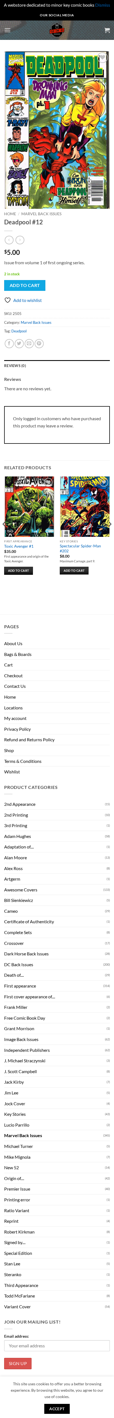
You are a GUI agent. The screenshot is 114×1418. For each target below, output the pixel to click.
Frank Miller (15, 1007)
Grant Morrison (19, 1028)
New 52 (11, 1167)
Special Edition (18, 1253)
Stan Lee (12, 1263)
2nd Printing (16, 814)
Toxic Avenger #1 (18, 546)
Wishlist (12, 771)
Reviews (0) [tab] (15, 365)
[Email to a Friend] (29, 343)
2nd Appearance (19, 804)
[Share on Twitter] (19, 343)
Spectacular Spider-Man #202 (80, 548)
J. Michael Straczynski (24, 1060)
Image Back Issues (21, 1039)
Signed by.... (14, 1242)
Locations (13, 707)
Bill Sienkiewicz (18, 900)
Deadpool (19, 331)
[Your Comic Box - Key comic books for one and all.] (57, 30)
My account (15, 718)
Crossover (14, 943)
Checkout (13, 675)
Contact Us (15, 686)
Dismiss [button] (102, 4)
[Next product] (9, 240)
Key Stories (15, 1114)
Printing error (17, 1199)
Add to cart (25, 285)
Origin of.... (14, 1178)
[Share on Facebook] (9, 343)
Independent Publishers (27, 1050)
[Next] (109, 535)
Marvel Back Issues (41, 214)
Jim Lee (11, 1092)
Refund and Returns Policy (29, 739)
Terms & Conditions (23, 761)
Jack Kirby (14, 1081)
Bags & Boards (18, 654)
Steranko (12, 1274)
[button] (7, 30)
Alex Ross (13, 868)
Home (10, 214)
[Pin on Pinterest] (39, 343)
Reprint (11, 1221)
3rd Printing (15, 825)
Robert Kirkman (19, 1231)
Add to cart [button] (18, 570)
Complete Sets (18, 932)
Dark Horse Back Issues (26, 953)
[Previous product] (19, 240)
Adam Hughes (17, 836)
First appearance (20, 985)
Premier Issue (17, 1188)
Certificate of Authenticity (29, 921)
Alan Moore (15, 857)
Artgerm (12, 878)
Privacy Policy (17, 729)
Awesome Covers (20, 889)
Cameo (11, 911)
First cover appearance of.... (29, 996)
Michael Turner (18, 1146)
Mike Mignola (17, 1157)
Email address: (16, 1336)
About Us (13, 643)
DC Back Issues (18, 964)
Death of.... (14, 975)
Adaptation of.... (19, 846)
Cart (8, 664)
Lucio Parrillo (16, 1124)
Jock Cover (14, 1103)
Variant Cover (17, 1306)
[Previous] (4, 535)
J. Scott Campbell (20, 1071)
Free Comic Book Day (24, 1017)
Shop (9, 750)
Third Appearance (21, 1285)
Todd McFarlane (19, 1295)
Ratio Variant (16, 1210)
